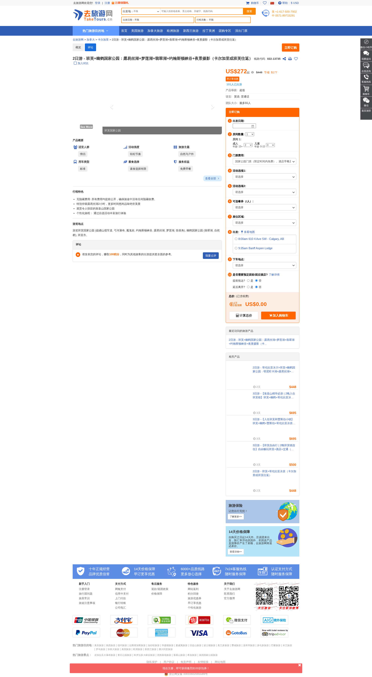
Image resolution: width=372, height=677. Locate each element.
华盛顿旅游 (167, 645)
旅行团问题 (85, 593)
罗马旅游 (100, 649)
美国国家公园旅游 (208, 655)
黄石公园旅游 (125, 655)
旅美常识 (84, 598)
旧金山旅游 (195, 645)
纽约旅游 (122, 645)
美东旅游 (99, 645)
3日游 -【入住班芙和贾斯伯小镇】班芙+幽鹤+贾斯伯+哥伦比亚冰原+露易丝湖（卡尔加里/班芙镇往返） (274, 421)
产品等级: (232, 90)
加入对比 (83, 63)
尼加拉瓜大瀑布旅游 (104, 655)
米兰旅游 (287, 645)
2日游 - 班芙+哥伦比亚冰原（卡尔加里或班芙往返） (274, 473)
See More (86, 126)
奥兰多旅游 (223, 645)
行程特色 (78, 191)
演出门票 (241, 30)
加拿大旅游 (155, 30)
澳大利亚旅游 (166, 649)
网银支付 (120, 589)
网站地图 (220, 661)
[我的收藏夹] (264, 2)
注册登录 (84, 589)
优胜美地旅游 (164, 655)
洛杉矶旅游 (153, 645)
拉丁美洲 (208, 30)
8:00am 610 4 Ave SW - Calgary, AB (261, 238)
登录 (97, 2)
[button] (86, 75)
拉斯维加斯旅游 (137, 645)
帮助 (285, 2)
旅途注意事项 (87, 602)
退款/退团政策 (159, 589)
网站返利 (193, 589)
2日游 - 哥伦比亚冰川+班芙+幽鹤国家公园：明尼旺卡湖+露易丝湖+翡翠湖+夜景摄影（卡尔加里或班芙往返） (274, 369)
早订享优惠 (194, 602)
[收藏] (295, 58)
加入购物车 (280, 315)
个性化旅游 (194, 607)
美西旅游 (110, 645)
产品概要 (78, 140)
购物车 (254, 2)
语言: (229, 96)
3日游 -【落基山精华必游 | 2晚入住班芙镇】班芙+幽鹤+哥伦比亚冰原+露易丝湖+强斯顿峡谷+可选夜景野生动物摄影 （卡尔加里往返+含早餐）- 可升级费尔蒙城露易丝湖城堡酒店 (274, 395)
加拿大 (91, 39)
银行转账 (120, 602)
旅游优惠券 (194, 598)
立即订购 (290, 47)
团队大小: (232, 103)
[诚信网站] (199, 623)
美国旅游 (137, 30)
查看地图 (249, 231)
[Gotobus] (237, 636)
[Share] (284, 58)
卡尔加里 (103, 39)
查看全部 (211, 178)
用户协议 (169, 661)
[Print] (290, 58)
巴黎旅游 (275, 645)
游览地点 (78, 223)
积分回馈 (193, 593)
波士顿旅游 (209, 645)
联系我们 (229, 593)
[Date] (253, 126)
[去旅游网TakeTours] (93, 14)
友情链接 (203, 661)
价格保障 (156, 593)
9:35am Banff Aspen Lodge (255, 248)
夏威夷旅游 (181, 645)
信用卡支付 (122, 593)
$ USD (295, 2)
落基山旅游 (179, 655)
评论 (90, 47)
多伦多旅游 (263, 645)
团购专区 (225, 30)
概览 (78, 47)
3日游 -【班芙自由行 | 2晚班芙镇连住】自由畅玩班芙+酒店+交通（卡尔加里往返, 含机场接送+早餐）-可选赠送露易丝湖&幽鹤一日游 (274, 447)
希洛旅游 (192, 655)
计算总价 (246, 315)
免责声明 (186, 661)
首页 (124, 30)
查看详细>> (236, 551)
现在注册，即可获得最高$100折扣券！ (186, 668)
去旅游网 (78, 39)
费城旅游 (236, 645)
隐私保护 (151, 661)
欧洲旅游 (173, 30)
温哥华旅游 (249, 645)
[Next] (213, 101)
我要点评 (210, 255)
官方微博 (229, 598)
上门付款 (120, 598)
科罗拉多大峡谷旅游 (144, 655)
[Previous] (111, 101)
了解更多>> (236, 516)
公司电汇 (120, 607)
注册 (108, 2)
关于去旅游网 (232, 589)
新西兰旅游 (191, 30)
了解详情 (274, 274)
